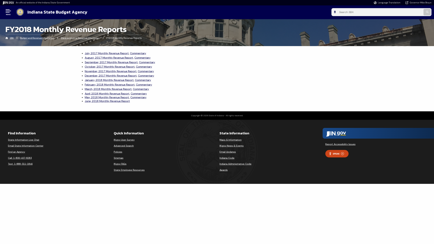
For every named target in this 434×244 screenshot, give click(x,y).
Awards (224, 169)
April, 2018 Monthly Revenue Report (107, 93)
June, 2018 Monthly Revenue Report (107, 101)
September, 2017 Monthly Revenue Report (111, 62)
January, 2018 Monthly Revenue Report (109, 80)
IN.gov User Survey (124, 139)
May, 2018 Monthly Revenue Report (107, 97)
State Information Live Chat (23, 139)
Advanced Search (124, 145)
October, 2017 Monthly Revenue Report (110, 66)
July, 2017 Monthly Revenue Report (107, 53)
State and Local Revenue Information (80, 38)
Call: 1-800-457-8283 (20, 157)
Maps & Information (231, 139)
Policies (118, 151)
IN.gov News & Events (232, 145)
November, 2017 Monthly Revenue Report (111, 71)
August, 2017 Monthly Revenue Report (109, 57)
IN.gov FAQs (120, 163)
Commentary (138, 53)
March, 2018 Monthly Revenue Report (108, 89)
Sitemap (118, 157)
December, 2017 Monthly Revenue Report (111, 75)
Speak (336, 153)
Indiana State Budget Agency (57, 12)
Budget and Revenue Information (37, 38)
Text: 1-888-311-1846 (20, 163)
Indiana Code (227, 157)
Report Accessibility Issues (340, 144)
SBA (12, 38)
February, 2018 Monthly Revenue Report (110, 84)
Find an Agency (16, 151)
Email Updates (228, 151)
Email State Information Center (25, 145)
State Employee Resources (129, 169)
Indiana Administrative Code (235, 163)
